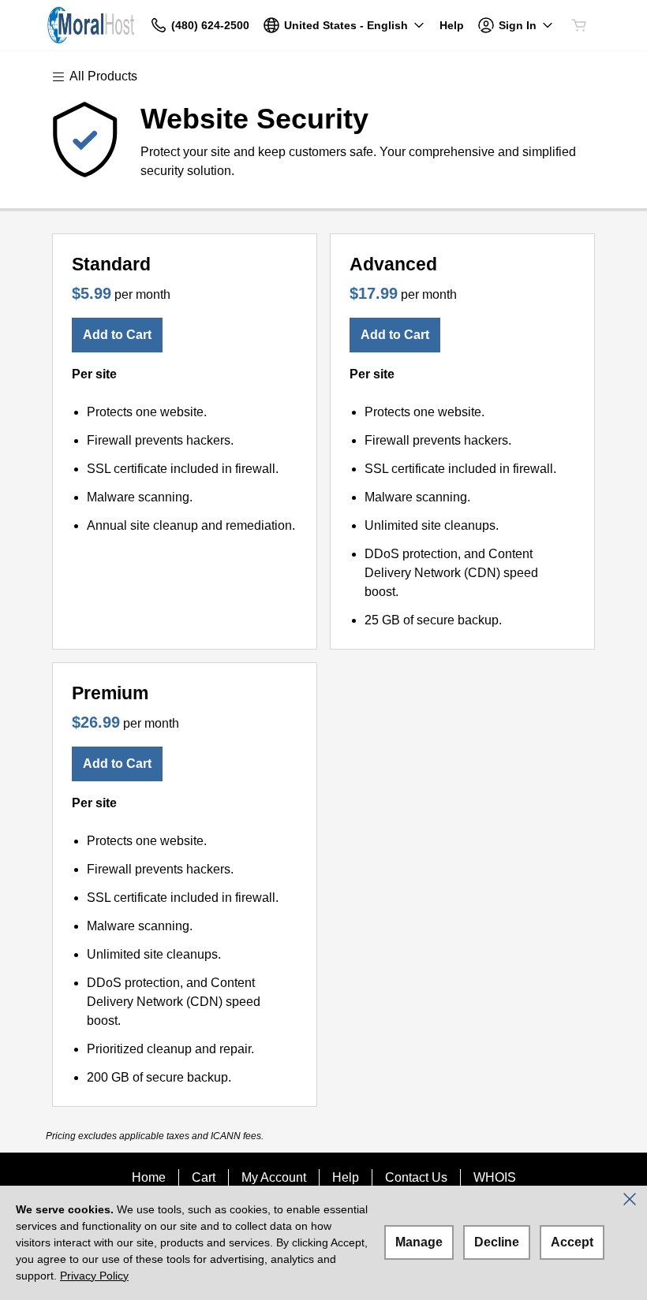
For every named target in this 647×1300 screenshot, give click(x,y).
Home (149, 1177)
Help (345, 1177)
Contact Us (416, 1177)
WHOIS (494, 1177)
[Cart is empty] (579, 25)
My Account (273, 1177)
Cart (203, 1177)
